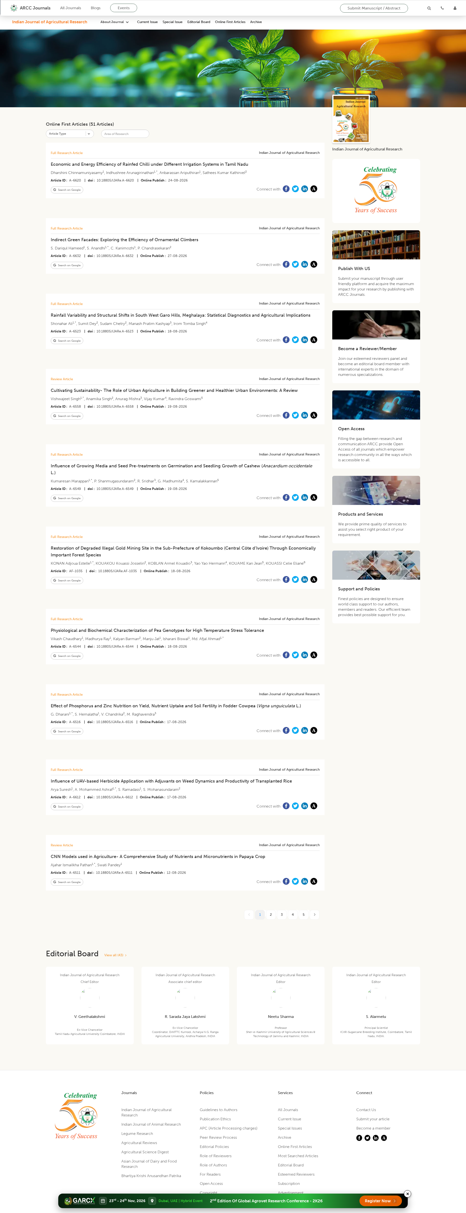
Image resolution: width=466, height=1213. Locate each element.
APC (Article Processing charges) (229, 1128)
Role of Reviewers (216, 1156)
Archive (256, 22)
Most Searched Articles (298, 1156)
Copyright (208, 1192)
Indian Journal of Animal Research (151, 1124)
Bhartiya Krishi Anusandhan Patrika (151, 1175)
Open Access (211, 1183)
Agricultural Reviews (139, 1142)
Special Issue (173, 22)
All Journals (70, 8)
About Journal (112, 22)
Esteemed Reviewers (296, 1174)
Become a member (373, 1128)
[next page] (314, 915)
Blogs (95, 8)
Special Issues (290, 1128)
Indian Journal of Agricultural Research (49, 21)
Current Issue (147, 22)
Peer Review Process (218, 1137)
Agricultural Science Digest (145, 1152)
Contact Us (366, 1109)
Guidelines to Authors (218, 1109)
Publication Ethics (215, 1119)
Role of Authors (213, 1165)
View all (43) (114, 955)
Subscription (289, 1183)
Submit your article (373, 1119)
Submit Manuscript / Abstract (374, 8)
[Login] (455, 8)
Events (124, 8)
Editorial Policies (214, 1146)
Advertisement (290, 1192)
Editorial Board (198, 22)
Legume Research (137, 1133)
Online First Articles (230, 22)
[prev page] (249, 915)
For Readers (210, 1174)
